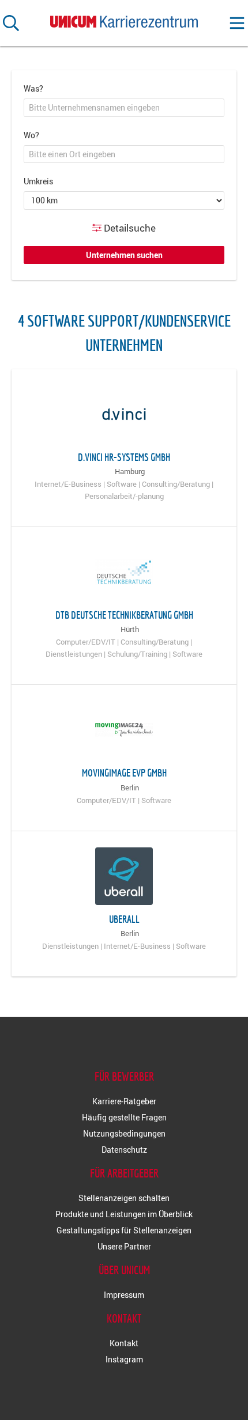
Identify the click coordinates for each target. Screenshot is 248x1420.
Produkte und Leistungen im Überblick (124, 1214)
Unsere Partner (124, 1246)
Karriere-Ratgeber (124, 1101)
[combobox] (124, 108)
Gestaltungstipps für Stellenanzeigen (124, 1230)
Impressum (124, 1294)
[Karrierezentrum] (124, 19)
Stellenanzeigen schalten (124, 1197)
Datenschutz (124, 1149)
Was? (33, 88)
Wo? (31, 135)
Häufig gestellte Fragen (124, 1117)
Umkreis (38, 181)
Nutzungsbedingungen (124, 1133)
